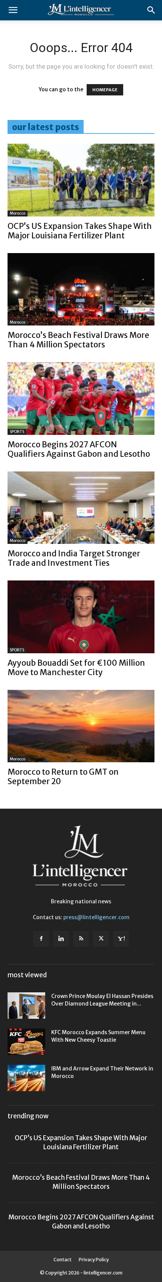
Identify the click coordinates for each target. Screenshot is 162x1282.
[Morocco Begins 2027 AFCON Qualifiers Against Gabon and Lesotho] (81, 398)
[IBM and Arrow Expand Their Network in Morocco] (26, 1078)
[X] (101, 938)
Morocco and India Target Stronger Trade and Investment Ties (74, 558)
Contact (62, 1259)
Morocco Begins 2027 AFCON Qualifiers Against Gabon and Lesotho (79, 449)
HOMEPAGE (105, 89)
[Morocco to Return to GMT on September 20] (81, 726)
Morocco (17, 213)
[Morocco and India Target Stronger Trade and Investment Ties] (81, 507)
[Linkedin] (61, 938)
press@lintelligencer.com (96, 917)
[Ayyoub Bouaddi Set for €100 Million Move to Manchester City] (81, 616)
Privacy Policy (94, 1259)
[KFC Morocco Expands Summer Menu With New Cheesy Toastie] (26, 1042)
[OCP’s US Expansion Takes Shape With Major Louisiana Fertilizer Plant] (81, 180)
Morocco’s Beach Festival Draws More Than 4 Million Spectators (78, 340)
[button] (13, 10)
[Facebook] (41, 938)
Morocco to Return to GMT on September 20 (63, 776)
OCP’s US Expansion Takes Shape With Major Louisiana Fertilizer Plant (80, 231)
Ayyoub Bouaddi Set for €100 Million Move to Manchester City (76, 667)
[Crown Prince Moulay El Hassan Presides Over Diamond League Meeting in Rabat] (26, 1005)
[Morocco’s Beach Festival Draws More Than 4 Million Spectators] (81, 289)
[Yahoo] (120, 938)
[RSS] (81, 938)
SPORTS (17, 431)
